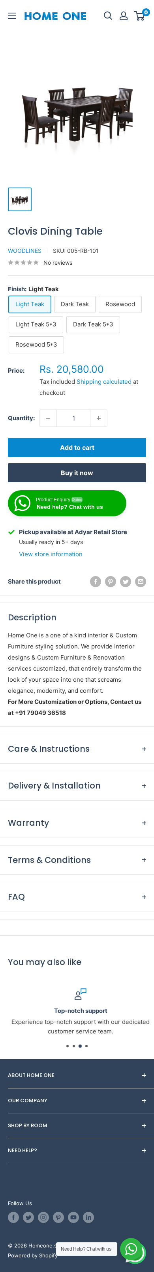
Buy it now (77, 473)
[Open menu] (12, 16)
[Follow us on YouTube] (73, 1217)
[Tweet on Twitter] (125, 582)
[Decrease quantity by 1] (48, 418)
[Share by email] (140, 582)
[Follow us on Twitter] (28, 1217)
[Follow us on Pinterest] (58, 1217)
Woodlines (24, 250)
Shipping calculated (104, 381)
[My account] (124, 15)
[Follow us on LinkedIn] (88, 1217)
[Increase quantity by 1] (98, 418)
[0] (140, 16)
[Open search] (108, 15)
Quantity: (21, 418)
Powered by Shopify (33, 1255)
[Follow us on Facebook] (13, 1217)
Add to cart (77, 447)
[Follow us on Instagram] (43, 1217)
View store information (51, 554)
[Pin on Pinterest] (110, 582)
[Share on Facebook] (95, 582)
